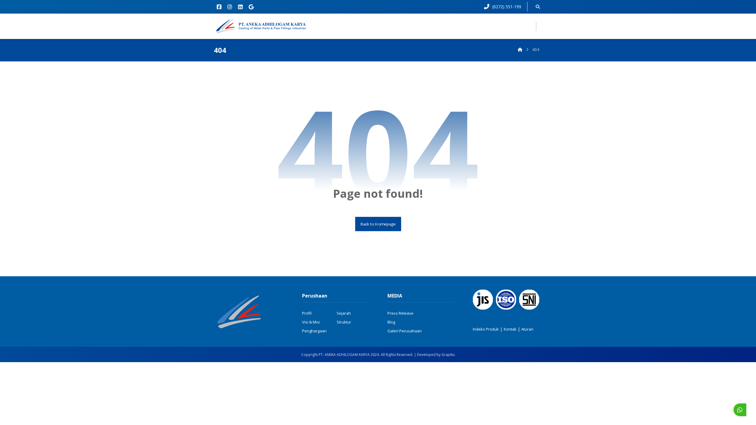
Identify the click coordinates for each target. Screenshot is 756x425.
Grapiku (448, 354)
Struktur (344, 322)
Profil (307, 313)
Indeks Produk (486, 329)
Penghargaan (314, 331)
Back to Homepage (378, 224)
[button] (219, 6)
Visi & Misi (311, 322)
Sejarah (344, 313)
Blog (391, 322)
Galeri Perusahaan (404, 331)
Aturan (526, 329)
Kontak (510, 329)
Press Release (400, 313)
